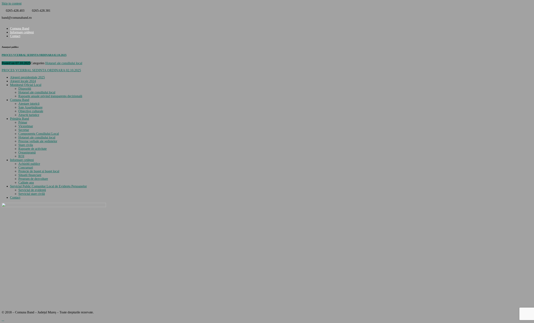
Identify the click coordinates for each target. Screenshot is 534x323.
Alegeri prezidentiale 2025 (27, 77)
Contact (15, 36)
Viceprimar (25, 126)
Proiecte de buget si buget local (38, 171)
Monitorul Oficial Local (25, 85)
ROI (21, 156)
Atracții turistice (28, 115)
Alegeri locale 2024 (23, 81)
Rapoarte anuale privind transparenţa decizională (50, 96)
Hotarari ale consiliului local (63, 63)
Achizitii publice (29, 163)
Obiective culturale (30, 111)
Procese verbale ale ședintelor (37, 141)
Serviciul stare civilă (31, 194)
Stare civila (25, 145)
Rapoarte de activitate (32, 148)
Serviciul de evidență (32, 190)
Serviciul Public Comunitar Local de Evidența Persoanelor (48, 186)
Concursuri (25, 167)
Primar (22, 122)
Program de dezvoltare (33, 178)
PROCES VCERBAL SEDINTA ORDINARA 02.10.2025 (34, 55)
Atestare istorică (28, 103)
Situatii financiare (29, 175)
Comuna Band (19, 100)
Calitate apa (26, 182)
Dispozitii (24, 88)
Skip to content (11, 3)
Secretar (23, 130)
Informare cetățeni (22, 32)
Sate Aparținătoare (30, 107)
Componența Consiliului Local (38, 133)
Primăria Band (19, 118)
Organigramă (27, 152)
